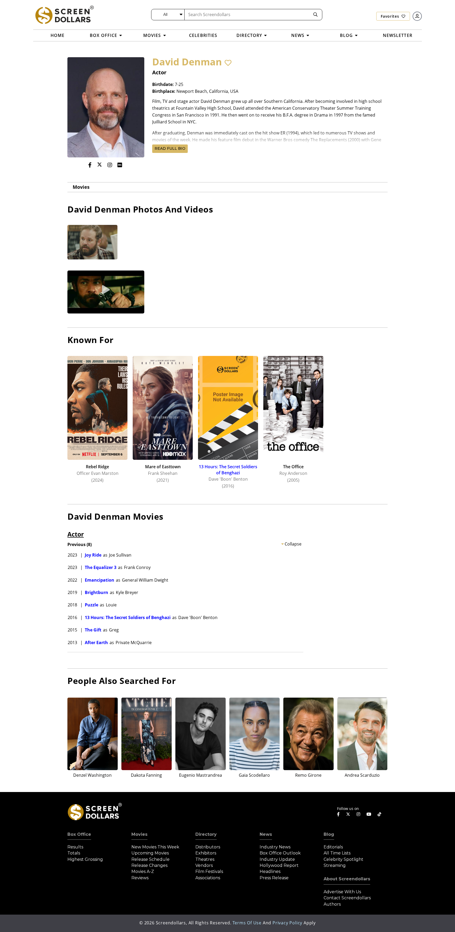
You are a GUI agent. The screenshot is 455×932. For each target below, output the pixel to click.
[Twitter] (99, 164)
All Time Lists (337, 853)
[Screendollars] (64, 14)
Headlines (270, 871)
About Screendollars (347, 878)
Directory (206, 834)
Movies (81, 187)
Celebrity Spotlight (343, 859)
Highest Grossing (85, 859)
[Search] (315, 14)
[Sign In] (417, 16)
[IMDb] (119, 164)
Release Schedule (150, 859)
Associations (207, 877)
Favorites (390, 16)
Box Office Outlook (280, 853)
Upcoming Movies (150, 853)
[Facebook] (90, 164)
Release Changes (149, 865)
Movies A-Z (142, 871)
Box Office (79, 834)
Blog (329, 834)
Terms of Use (247, 923)
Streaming (335, 865)
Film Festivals (209, 871)
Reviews (140, 877)
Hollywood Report (279, 865)
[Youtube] (369, 814)
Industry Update (277, 859)
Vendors (204, 865)
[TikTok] (379, 814)
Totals (73, 853)
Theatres (204, 859)
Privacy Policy (287, 923)
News (266, 834)
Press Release (274, 877)
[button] (228, 62)
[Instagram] (109, 164)
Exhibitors (205, 853)
